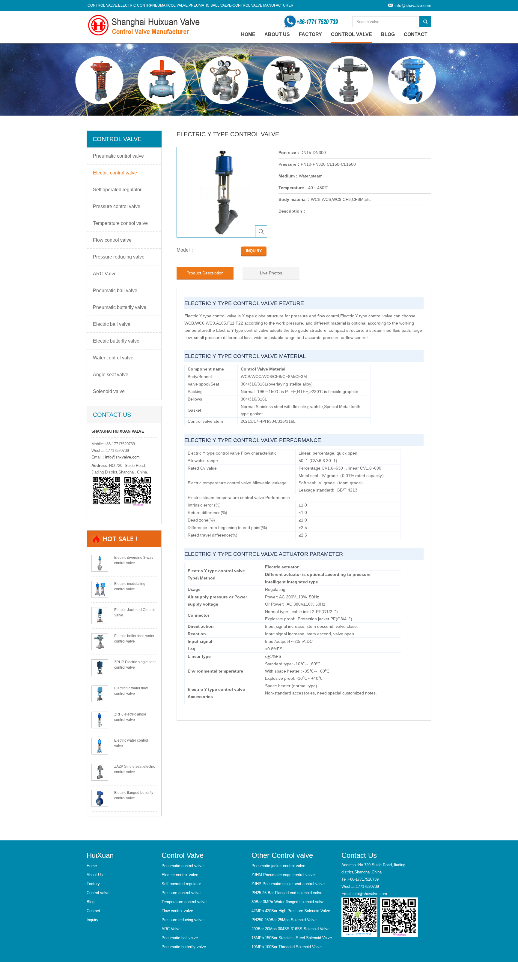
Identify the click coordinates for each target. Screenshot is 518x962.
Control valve (351, 34)
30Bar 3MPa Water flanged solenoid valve (288, 902)
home (248, 34)
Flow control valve (112, 240)
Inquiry (92, 920)
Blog (388, 34)
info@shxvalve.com (412, 5)
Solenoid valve (109, 391)
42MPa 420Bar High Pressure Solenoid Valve (291, 911)
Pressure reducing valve (118, 256)
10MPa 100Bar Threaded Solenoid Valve (287, 947)
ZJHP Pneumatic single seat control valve (288, 884)
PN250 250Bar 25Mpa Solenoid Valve (284, 920)
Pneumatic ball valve (115, 290)
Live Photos (271, 273)
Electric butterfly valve (116, 340)
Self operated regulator (117, 189)
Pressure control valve (116, 206)
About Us (277, 34)
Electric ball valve (111, 324)
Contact (415, 34)
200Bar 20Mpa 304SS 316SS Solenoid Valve (290, 929)
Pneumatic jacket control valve (278, 866)
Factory (310, 34)
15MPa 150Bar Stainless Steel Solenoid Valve (292, 938)
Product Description (205, 273)
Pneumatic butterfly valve (119, 307)
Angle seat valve (110, 374)
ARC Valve (105, 273)
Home (92, 866)
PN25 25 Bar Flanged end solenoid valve (287, 893)
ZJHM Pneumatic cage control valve (283, 875)
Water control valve (113, 357)
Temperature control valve (120, 223)
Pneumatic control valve (118, 156)
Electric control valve (115, 172)
